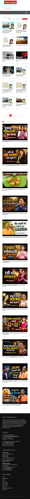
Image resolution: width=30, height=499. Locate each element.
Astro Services (5, 485)
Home (3, 477)
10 (6, 117)
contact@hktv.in (8, 468)
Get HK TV (4, 489)
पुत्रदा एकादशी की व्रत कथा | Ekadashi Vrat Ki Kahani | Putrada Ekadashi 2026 (14, 141)
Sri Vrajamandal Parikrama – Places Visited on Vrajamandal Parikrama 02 (21, 31)
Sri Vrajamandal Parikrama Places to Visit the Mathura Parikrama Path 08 (7, 31)
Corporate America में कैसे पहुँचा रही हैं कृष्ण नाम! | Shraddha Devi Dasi (13, 356)
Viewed (17, 19)
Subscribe (6, 12)
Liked (21, 19)
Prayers (4, 486)
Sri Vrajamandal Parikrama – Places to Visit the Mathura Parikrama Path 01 (7, 90)
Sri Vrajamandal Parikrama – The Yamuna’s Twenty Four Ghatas (7, 105)
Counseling (4, 481)
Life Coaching (5, 483)
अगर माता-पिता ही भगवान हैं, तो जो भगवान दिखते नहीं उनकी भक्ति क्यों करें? (11, 404)
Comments (25, 19)
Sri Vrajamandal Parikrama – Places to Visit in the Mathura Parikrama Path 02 (21, 90)
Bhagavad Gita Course (7, 488)
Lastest (13, 19)
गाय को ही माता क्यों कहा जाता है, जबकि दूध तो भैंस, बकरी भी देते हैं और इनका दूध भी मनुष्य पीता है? (14, 237)
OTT (3, 480)
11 (9, 117)
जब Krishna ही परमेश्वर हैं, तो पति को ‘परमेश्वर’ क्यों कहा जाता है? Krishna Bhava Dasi (14, 165)
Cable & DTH (5, 478)
